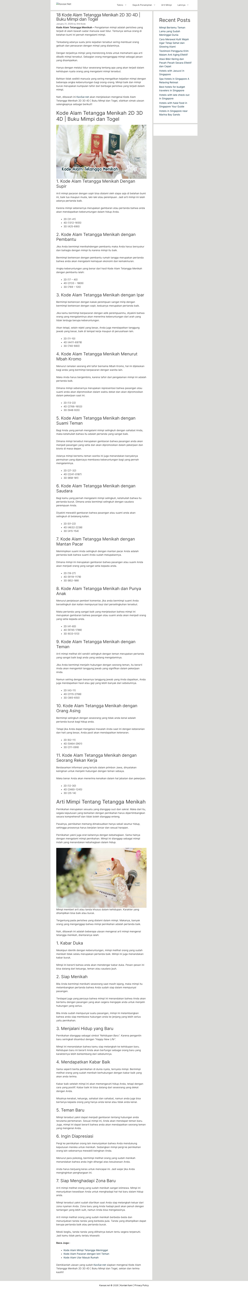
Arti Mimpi (166, 5)
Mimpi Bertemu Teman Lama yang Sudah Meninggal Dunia (172, 31)
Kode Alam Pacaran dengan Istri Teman (86, 1253)
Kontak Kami (126, 1285)
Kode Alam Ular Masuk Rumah (81, 1257)
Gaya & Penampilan (142, 5)
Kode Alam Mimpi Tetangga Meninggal (86, 1250)
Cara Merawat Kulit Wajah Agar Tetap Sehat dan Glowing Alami (174, 43)
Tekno (120, 5)
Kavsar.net (104, 1285)
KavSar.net (82, 96)
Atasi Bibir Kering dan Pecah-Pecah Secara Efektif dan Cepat (175, 63)
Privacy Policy (141, 1285)
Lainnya (181, 5)
